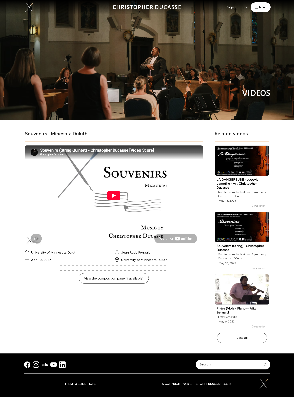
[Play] (242, 161)
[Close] (27, 364)
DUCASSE (147, 7)
